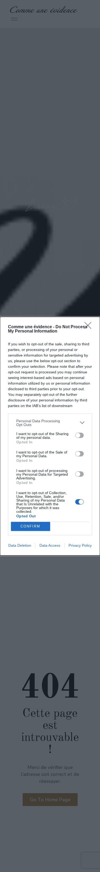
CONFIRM (30, 526)
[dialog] (50, 436)
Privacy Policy (80, 545)
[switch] (79, 435)
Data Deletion (19, 545)
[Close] (90, 327)
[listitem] (50, 423)
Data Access (49, 545)
